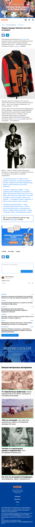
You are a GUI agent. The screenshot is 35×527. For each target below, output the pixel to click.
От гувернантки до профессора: (17, 394)
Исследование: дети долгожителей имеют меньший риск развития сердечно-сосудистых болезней (14, 310)
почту (2, 518)
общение (4, 294)
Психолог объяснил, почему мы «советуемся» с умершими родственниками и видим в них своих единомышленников (16, 330)
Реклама (17, 496)
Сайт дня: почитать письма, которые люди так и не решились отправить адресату (17, 317)
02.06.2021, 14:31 (8, 278)
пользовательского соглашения (9, 521)
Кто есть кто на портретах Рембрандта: (17, 478)
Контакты (17, 499)
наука (3, 320)
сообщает (17, 46)
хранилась (17, 119)
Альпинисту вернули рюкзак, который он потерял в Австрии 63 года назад (17, 303)
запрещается (17, 514)
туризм (3, 300)
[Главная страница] (4, 20)
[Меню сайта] (33, 20)
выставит (24, 39)
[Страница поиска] (29, 20)
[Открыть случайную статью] (26, 20)
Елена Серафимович (11, 25)
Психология (4, 326)
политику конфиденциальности (25, 521)
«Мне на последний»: (15, 422)
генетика (4, 306)
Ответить (4, 283)
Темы (17, 502)
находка (3, 314)
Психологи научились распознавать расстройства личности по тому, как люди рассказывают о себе (17, 297)
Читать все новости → (10, 335)
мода (18, 251)
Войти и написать (27, 271)
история (11, 251)
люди (3, 25)
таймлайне (14, 219)
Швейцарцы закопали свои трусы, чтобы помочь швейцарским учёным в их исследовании (16, 323)
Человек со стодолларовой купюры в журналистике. (13, 450)
